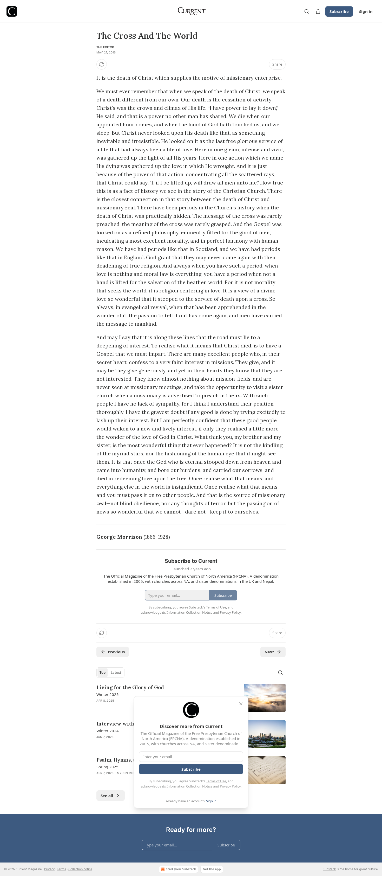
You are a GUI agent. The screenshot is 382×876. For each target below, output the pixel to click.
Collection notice (80, 869)
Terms (61, 869)
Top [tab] (103, 672)
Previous (116, 651)
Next (269, 651)
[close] (241, 704)
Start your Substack (181, 869)
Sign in (366, 11)
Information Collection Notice (189, 786)
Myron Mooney (129, 773)
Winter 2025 (107, 694)
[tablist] (110, 672)
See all (107, 795)
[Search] (306, 11)
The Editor (105, 47)
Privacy (49, 869)
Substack (329, 869)
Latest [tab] (116, 672)
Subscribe (339, 11)
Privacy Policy (230, 786)
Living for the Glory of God (130, 687)
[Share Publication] (318, 11)
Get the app (212, 869)
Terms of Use (216, 781)
